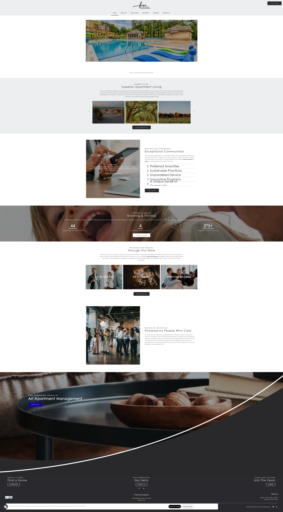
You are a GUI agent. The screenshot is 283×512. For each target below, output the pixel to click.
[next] (194, 111)
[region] (112, 506)
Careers (270, 484)
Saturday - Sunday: (269, 499)
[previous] (89, 111)
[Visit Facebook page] (139, 488)
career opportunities (152, 256)
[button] (274, 3)
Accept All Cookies (174, 506)
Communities (14, 484)
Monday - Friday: (264, 497)
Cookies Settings (187, 506)
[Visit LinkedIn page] (144, 488)
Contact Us (35, 404)
